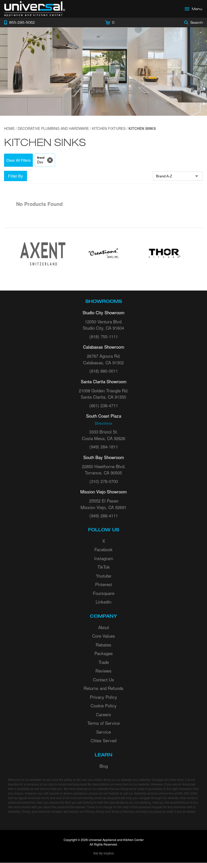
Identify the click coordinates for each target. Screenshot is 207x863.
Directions (103, 423)
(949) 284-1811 (103, 446)
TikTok (103, 567)
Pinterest (103, 584)
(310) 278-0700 (103, 481)
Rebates (103, 644)
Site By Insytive (103, 853)
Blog (103, 766)
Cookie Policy (104, 705)
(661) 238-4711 (103, 405)
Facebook (103, 549)
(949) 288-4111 (103, 515)
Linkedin (103, 601)
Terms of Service (103, 723)
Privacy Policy (103, 697)
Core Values (103, 636)
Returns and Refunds (103, 688)
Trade (103, 662)
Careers (103, 714)
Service (103, 732)
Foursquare (103, 593)
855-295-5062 (187, 793)
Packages (103, 653)
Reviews (103, 670)
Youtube (103, 575)
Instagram (103, 558)
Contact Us (103, 679)
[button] (18, 160)
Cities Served (103, 740)
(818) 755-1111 (103, 336)
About (103, 627)
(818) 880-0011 (103, 371)
